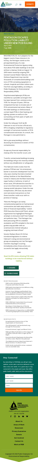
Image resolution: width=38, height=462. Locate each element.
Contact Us (19, 441)
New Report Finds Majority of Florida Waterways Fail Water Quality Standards (18, 306)
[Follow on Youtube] (23, 416)
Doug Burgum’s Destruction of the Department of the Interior (17, 322)
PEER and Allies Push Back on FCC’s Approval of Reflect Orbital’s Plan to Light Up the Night (19, 333)
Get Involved (19, 438)
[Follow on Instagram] (15, 416)
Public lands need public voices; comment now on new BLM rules (19, 346)
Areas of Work (19, 425)
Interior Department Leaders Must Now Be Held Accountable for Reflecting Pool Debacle (19, 298)
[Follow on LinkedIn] (19, 416)
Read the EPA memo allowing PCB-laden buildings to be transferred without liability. (19, 258)
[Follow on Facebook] (11, 416)
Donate (30, 4)
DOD (9, 48)
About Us (19, 421)
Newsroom (19, 428)
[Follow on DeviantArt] (27, 416)
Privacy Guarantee (19, 431)
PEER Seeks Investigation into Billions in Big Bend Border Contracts (19, 288)
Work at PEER (19, 444)
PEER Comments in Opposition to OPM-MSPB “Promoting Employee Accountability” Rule (20, 310)
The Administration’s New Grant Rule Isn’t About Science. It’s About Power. (19, 342)
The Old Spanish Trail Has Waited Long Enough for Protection (18, 326)
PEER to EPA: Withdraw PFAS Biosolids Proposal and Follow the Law (17, 284)
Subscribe (12, 273)
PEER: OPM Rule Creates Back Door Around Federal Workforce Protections (19, 302)
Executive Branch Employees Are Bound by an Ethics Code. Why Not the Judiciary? (19, 338)
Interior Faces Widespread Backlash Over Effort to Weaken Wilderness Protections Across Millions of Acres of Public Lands (19, 292)
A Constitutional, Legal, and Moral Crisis (18, 329)
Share (12, 268)
